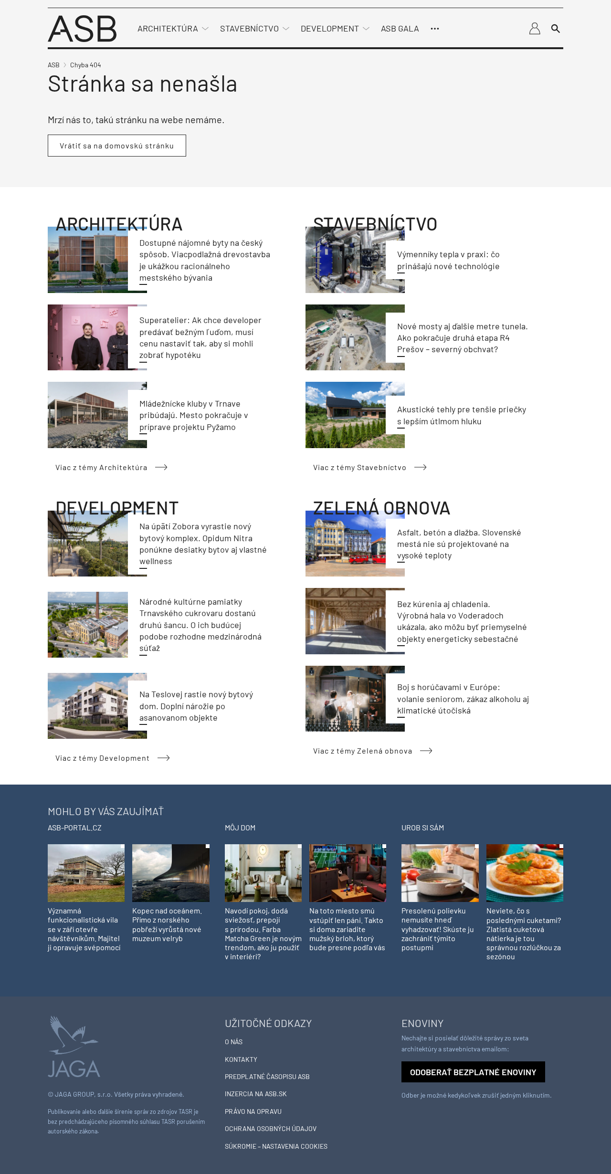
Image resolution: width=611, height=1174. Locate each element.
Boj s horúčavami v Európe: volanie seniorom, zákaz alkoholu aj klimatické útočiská (463, 698)
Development (330, 28)
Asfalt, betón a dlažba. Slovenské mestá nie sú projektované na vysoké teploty (459, 544)
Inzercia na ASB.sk (256, 1094)
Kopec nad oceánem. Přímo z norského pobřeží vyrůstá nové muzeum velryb (167, 924)
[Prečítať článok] (97, 260)
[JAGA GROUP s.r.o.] (74, 1045)
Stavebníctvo (249, 28)
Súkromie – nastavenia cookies (276, 1146)
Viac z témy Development (102, 757)
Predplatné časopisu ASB (267, 1076)
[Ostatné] (435, 29)
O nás (233, 1042)
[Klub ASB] (534, 28)
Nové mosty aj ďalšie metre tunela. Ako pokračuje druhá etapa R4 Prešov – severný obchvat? (462, 338)
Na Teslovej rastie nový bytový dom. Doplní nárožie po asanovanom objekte (196, 706)
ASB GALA (400, 28)
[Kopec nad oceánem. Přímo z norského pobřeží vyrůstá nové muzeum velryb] (170, 872)
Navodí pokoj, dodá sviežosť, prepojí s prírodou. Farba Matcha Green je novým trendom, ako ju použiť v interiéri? (263, 933)
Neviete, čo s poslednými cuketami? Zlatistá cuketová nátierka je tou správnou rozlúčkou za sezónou (523, 933)
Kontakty (241, 1059)
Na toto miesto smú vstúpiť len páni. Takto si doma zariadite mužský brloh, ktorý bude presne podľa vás (347, 929)
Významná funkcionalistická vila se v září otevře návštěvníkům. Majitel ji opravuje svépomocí (84, 929)
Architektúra (167, 28)
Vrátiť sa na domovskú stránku (117, 145)
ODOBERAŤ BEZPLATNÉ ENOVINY (473, 1072)
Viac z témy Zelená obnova (362, 750)
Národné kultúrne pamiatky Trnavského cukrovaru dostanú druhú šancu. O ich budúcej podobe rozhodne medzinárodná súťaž (200, 624)
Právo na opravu (253, 1111)
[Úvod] (82, 27)
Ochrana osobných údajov (270, 1128)
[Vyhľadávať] (555, 28)
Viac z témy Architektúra (101, 467)
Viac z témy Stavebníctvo (360, 467)
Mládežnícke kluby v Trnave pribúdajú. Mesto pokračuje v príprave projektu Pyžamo (193, 415)
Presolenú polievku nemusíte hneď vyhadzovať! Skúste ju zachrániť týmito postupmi (437, 929)
